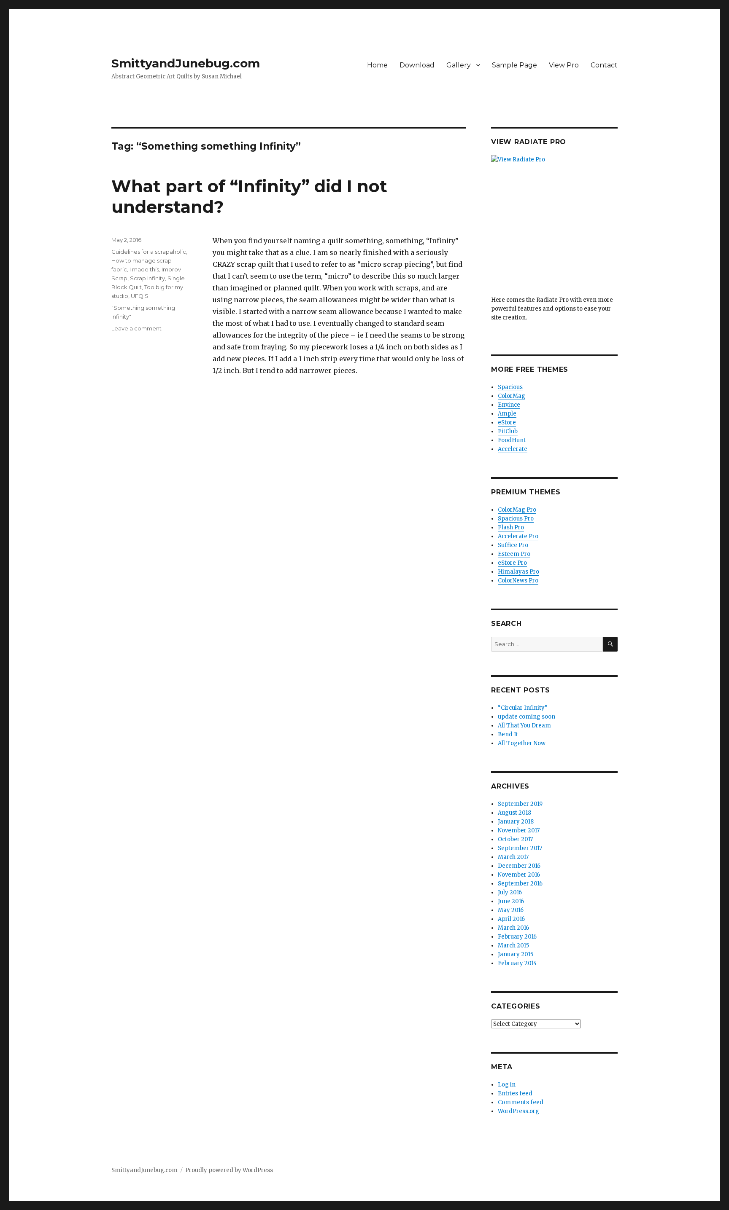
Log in (507, 1084)
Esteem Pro (514, 554)
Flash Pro (511, 527)
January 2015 (515, 954)
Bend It (508, 734)
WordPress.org (518, 1111)
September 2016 (520, 883)
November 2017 (519, 830)
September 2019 (520, 804)
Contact (604, 65)
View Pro (564, 65)
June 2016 (511, 901)
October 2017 (515, 839)
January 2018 (516, 821)
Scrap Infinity (147, 278)
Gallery (458, 65)
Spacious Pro (516, 518)
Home (377, 65)
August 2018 (514, 812)
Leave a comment (136, 328)
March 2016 (513, 927)
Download (417, 65)
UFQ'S (139, 295)
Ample (507, 413)
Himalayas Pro (518, 571)
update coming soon (526, 716)
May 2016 (511, 910)
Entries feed (515, 1093)
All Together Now (521, 743)
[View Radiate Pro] (554, 225)
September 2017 (520, 848)
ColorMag (511, 396)
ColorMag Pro (517, 509)
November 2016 (519, 874)
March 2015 (513, 945)
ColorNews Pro (518, 580)
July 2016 (510, 892)
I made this (144, 269)
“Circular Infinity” (523, 707)
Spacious (510, 387)
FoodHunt (512, 440)
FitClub (508, 431)
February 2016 (517, 936)
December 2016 (519, 865)
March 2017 (513, 857)
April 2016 (511, 919)
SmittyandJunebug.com (185, 63)
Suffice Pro (513, 545)
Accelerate (512, 449)
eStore (507, 422)
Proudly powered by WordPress (229, 1170)
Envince (509, 404)
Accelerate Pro (518, 536)
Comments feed (520, 1102)
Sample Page (514, 65)
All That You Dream (524, 725)
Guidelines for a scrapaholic (148, 251)
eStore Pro (512, 562)
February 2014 (517, 963)
